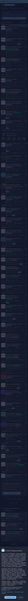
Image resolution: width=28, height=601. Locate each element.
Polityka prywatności (7, 592)
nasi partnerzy (16, 557)
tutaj (8, 589)
